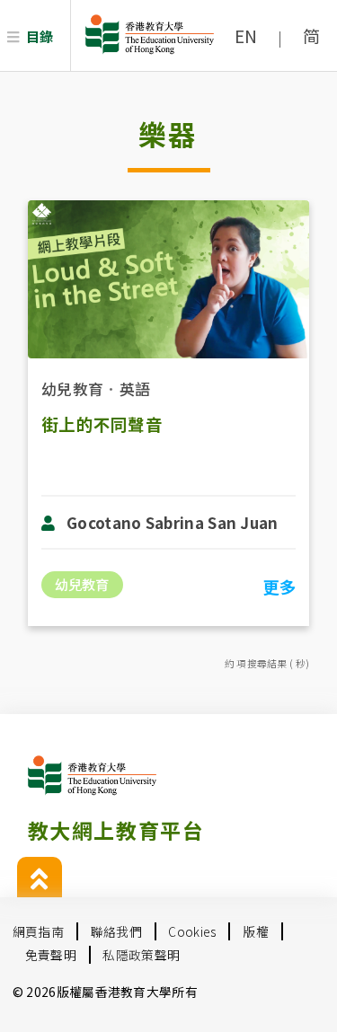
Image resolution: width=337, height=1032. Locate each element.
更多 (279, 586)
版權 (256, 931)
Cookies (192, 931)
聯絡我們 (116, 931)
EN (246, 36)
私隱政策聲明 (141, 955)
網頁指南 (38, 931)
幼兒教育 (72, 388)
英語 (135, 388)
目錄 (40, 36)
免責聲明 (50, 955)
